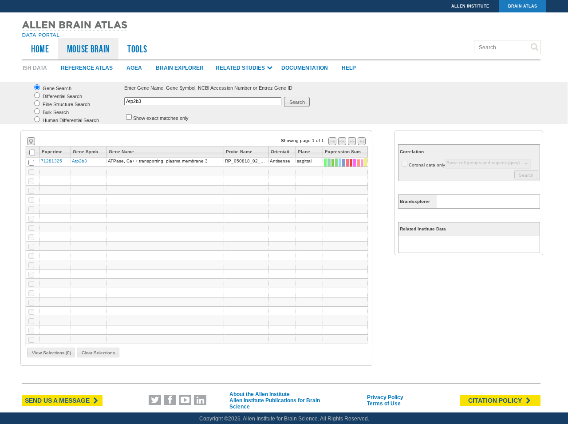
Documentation (304, 68)
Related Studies (241, 68)
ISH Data (35, 68)
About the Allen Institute (259, 394)
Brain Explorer (180, 68)
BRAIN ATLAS (522, 6)
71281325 (51, 161)
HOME (40, 49)
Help (349, 68)
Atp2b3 (79, 161)
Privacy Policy (385, 397)
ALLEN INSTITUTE (470, 6)
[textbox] (202, 101)
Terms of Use (384, 403)
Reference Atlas (87, 68)
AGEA (134, 68)
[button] (297, 102)
